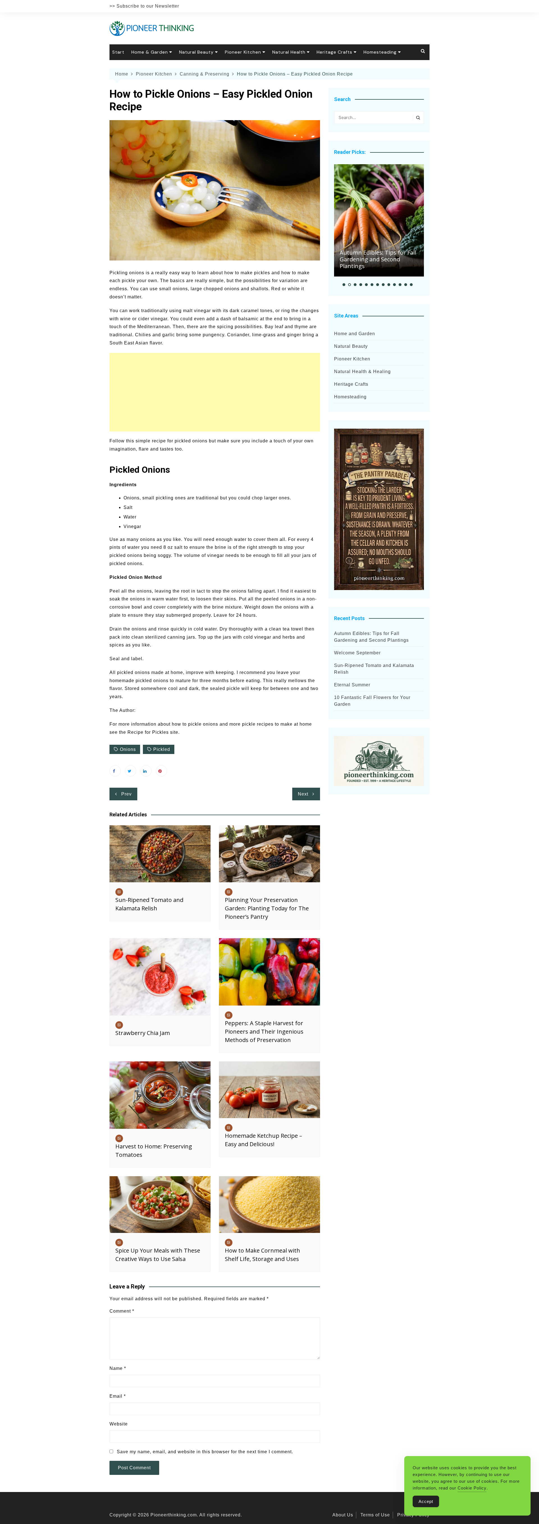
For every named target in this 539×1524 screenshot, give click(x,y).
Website (118, 1424)
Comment (121, 1311)
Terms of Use (375, 1514)
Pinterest (161, 770)
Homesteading (380, 52)
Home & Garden (149, 52)
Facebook (115, 770)
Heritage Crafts (334, 52)
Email (117, 1396)
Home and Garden (354, 333)
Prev (126, 794)
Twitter (130, 770)
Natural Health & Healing (362, 371)
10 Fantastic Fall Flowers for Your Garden (372, 701)
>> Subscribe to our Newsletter (144, 6)
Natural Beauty (196, 52)
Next (303, 794)
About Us (342, 1514)
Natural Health (288, 52)
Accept (426, 1501)
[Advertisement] (214, 392)
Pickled (161, 749)
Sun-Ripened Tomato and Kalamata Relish (374, 669)
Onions (128, 749)
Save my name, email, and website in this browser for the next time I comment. (205, 1451)
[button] (343, 284)
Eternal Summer (352, 684)
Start (118, 52)
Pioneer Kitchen (243, 52)
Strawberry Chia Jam (142, 1033)
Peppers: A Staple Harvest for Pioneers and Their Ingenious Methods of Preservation (264, 1031)
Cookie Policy (472, 1488)
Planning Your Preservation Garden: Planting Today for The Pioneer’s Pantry (267, 908)
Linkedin (146, 770)
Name (117, 1368)
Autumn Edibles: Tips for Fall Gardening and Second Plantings (378, 259)
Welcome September (357, 652)
